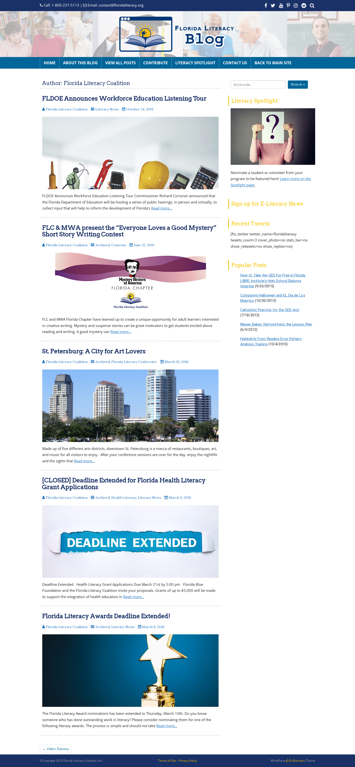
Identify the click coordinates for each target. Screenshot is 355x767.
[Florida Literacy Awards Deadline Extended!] (130, 670)
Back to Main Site (273, 62)
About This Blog (80, 62)
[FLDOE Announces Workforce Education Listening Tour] (130, 153)
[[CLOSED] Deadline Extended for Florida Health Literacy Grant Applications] (130, 541)
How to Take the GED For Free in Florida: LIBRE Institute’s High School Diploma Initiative (273, 280)
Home (50, 62)
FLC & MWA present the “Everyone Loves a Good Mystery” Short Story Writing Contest (129, 231)
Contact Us (235, 62)
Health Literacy (123, 497)
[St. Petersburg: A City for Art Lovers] (130, 405)
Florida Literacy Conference (134, 362)
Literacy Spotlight (195, 62)
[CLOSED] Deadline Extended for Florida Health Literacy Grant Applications (124, 484)
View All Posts (120, 62)
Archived (102, 245)
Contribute (155, 62)
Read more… (161, 208)
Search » (298, 84)
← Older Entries (56, 749)
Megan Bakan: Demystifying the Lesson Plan (276, 324)
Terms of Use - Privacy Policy (177, 761)
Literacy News (107, 109)
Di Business (297, 761)
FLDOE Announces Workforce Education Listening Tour (124, 98)
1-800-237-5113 (65, 5)
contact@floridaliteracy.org (121, 5)
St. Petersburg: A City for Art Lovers (94, 351)
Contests (118, 245)
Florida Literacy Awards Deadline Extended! (106, 616)
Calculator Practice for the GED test (269, 310)
